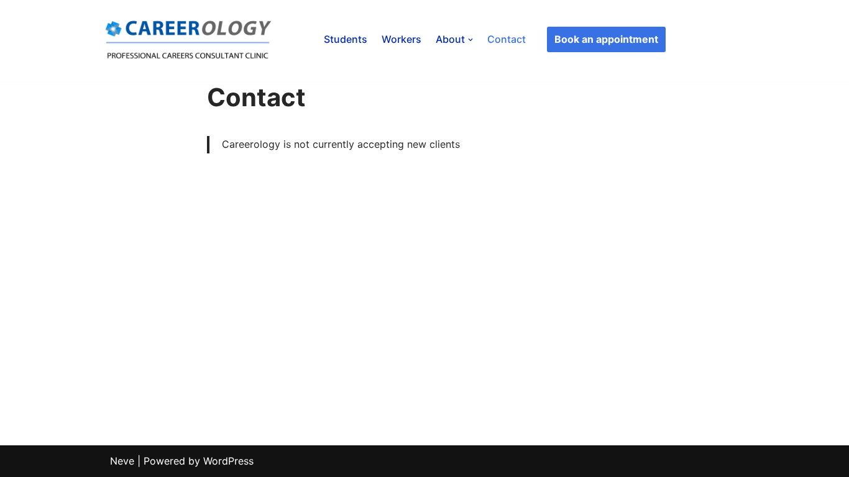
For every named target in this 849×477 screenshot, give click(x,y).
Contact (506, 39)
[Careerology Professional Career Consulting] (191, 39)
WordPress (228, 461)
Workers (401, 39)
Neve (122, 461)
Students (345, 39)
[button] (470, 39)
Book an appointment (606, 39)
